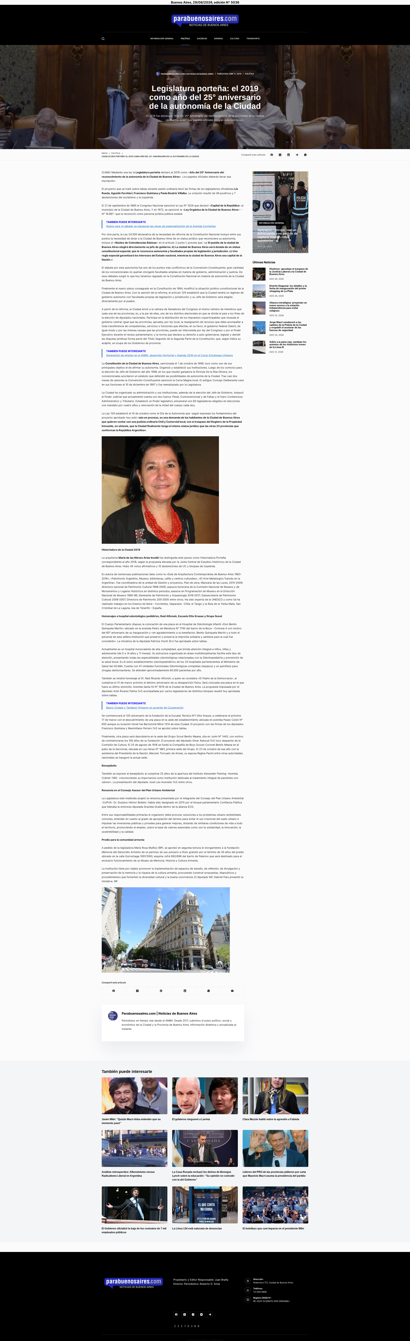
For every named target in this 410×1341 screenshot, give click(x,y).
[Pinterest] (161, 991)
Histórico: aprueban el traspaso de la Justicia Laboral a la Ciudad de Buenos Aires (288, 271)
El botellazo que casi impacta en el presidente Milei (273, 1228)
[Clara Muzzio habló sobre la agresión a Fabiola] (275, 1095)
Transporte (253, 38)
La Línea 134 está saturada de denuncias (197, 1228)
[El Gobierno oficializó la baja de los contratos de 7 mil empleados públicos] (134, 1204)
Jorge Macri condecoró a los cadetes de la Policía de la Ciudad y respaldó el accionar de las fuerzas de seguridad (288, 326)
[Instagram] (193, 1315)
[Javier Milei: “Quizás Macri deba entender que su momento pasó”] (134, 1095)
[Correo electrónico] (232, 991)
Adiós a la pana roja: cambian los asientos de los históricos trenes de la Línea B (287, 344)
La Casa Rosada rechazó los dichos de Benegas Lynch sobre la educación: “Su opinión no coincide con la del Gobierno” (203, 1176)
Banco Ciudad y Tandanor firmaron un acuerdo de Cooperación (144, 707)
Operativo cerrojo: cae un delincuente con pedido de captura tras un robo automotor (277, 235)
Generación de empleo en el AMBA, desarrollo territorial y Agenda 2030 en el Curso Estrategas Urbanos (169, 355)
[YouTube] (201, 1315)
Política (185, 38)
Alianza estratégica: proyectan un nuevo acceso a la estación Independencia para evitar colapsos (288, 306)
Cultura (234, 38)
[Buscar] (103, 38)
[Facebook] (272, 155)
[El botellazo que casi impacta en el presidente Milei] (275, 1204)
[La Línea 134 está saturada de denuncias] (205, 1204)
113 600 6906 (260, 1292)
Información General (162, 38)
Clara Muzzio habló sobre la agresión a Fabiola (271, 1119)
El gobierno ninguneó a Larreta (191, 1119)
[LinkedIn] (289, 155)
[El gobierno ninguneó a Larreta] (205, 1095)
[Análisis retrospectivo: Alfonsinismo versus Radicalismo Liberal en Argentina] (134, 1148)
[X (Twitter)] (280, 155)
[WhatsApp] (305, 155)
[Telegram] (297, 155)
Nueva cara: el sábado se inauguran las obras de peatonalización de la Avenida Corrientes (161, 226)
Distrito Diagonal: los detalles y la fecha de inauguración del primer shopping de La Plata (288, 288)
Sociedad (202, 38)
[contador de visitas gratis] (186, 1326)
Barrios (218, 38)
